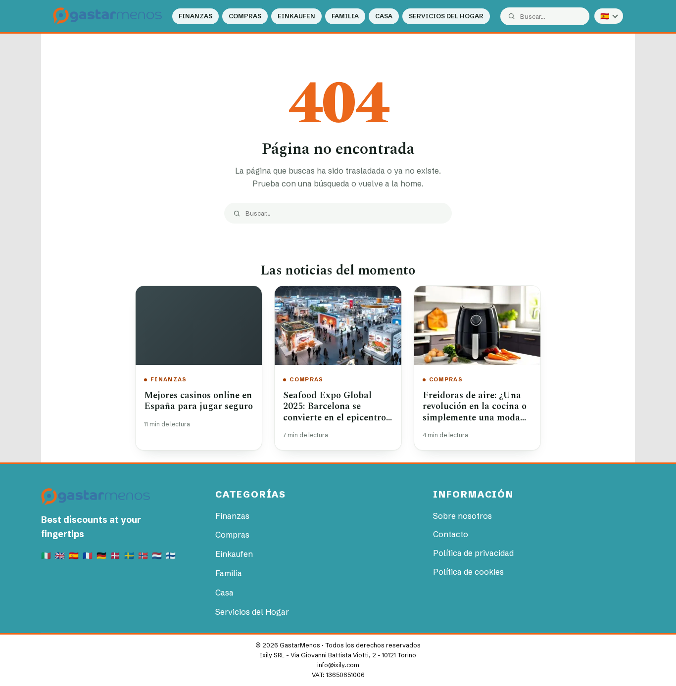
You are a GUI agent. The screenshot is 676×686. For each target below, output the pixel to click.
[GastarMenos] (107, 16)
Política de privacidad (473, 553)
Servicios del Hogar (446, 16)
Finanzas (195, 16)
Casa (383, 16)
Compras (245, 16)
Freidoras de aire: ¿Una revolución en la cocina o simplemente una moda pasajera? (475, 412)
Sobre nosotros (462, 516)
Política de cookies (468, 572)
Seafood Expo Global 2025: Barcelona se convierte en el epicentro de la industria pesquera (334, 412)
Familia (345, 16)
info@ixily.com (338, 665)
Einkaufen (296, 16)
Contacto (450, 534)
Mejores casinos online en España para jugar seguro (198, 401)
